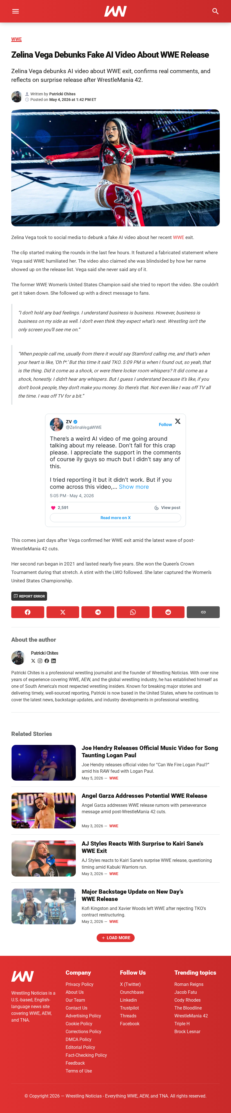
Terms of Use (79, 1071)
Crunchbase (132, 992)
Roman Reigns (188, 984)
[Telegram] (97, 612)
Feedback (75, 1063)
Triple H (182, 1023)
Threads (128, 1016)
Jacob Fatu (185, 992)
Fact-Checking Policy (86, 1055)
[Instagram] (40, 661)
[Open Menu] (15, 11)
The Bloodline (188, 1008)
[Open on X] (177, 421)
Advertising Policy (83, 1016)
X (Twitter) (130, 984)
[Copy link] (203, 612)
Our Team (75, 1000)
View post (170, 507)
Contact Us (76, 1008)
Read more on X (116, 517)
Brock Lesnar (187, 1031)
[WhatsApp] (133, 612)
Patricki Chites (44, 653)
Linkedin (128, 1000)
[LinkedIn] (53, 661)
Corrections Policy (83, 1031)
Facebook (129, 1023)
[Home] (22, 977)
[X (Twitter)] (62, 612)
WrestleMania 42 (191, 1016)
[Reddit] (168, 612)
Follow (165, 424)
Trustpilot (129, 1008)
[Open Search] (215, 11)
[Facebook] (27, 612)
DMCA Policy (79, 1039)
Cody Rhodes (187, 1000)
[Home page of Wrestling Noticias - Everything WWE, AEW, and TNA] (115, 11)
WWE (16, 39)
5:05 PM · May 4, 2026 (72, 495)
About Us (75, 992)
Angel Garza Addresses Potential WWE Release (144, 795)
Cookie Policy (79, 1023)
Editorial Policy (80, 1047)
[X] (33, 661)
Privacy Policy (80, 984)
